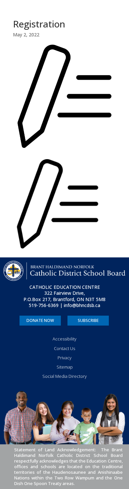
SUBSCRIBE (88, 320)
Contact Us (64, 348)
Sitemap (65, 367)
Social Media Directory (64, 376)
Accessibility (64, 339)
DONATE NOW (40, 320)
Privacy (64, 358)
